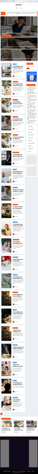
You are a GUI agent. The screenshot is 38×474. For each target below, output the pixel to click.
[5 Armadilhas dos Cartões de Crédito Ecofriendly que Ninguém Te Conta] (6, 228)
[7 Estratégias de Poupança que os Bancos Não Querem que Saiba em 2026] (6, 386)
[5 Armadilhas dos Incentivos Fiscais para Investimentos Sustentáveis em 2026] (6, 87)
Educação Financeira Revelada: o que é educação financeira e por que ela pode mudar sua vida (19, 47)
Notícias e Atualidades (31, 143)
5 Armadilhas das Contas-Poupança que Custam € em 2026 (18, 312)
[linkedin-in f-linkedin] (32, 1)
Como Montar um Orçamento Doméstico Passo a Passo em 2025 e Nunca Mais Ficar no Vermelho (19, 59)
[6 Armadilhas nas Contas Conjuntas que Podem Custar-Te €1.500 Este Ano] (6, 70)
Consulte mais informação (7, 35)
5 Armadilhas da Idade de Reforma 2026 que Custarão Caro (13, 33)
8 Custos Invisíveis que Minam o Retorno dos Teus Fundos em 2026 (18, 137)
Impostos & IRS (15, 397)
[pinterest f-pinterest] (37, 1)
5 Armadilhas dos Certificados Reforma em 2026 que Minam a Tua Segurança (18, 260)
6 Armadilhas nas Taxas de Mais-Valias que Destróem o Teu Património (18, 295)
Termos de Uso (14, 471)
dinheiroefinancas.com (22, 472)
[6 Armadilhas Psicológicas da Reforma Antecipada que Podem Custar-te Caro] (6, 245)
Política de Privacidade (7, 471)
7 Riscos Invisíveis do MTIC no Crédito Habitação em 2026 (18, 190)
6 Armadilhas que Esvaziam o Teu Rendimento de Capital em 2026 (18, 119)
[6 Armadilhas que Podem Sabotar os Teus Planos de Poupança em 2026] (6, 175)
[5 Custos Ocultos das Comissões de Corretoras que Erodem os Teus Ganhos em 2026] (6, 210)
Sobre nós (28, 471)
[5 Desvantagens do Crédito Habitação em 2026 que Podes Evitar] (6, 350)
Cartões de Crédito (31, 129)
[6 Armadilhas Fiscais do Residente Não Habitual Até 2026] (6, 403)
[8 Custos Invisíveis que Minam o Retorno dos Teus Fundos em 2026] (6, 140)
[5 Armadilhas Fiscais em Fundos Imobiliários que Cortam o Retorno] (6, 105)
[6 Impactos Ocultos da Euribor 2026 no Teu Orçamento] (6, 368)
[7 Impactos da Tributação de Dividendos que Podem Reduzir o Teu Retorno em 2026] (6, 333)
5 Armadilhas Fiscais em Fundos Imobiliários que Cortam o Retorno (14, 12)
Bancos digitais (30, 126)
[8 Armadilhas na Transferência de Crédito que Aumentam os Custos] (6, 280)
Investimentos (15, 81)
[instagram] (34, 1)
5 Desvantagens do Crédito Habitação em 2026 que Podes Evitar (18, 347)
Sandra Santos (16, 76)
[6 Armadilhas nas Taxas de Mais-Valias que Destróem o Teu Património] (6, 298)
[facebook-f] (27, 1)
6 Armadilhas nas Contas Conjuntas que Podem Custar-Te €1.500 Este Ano (18, 67)
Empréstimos (15, 187)
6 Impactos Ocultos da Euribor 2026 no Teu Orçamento (18, 365)
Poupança (14, 169)
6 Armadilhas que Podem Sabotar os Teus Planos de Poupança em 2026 (18, 172)
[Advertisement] (32, 159)
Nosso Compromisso (22, 471)
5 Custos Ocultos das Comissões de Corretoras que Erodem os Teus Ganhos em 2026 (18, 207)
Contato (33, 471)
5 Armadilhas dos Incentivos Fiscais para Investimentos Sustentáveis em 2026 (18, 84)
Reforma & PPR (15, 257)
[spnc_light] (21, 8)
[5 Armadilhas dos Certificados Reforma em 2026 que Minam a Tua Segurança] (6, 263)
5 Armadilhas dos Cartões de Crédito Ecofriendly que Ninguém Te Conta (18, 225)
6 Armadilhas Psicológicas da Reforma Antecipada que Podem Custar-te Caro (17, 242)
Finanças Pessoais (15, 152)
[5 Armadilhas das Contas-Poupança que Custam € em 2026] (6, 315)
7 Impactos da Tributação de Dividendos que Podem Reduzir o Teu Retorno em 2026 (18, 330)
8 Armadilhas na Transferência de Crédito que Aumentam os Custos (17, 277)
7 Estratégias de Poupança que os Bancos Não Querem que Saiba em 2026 (18, 383)
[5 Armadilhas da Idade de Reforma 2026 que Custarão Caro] (19, 26)
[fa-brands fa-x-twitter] (29, 1)
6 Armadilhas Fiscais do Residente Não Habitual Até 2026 (18, 400)
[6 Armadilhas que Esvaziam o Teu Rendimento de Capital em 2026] (6, 122)
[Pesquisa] (19, 8)
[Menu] (16, 8)
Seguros (29, 151)
